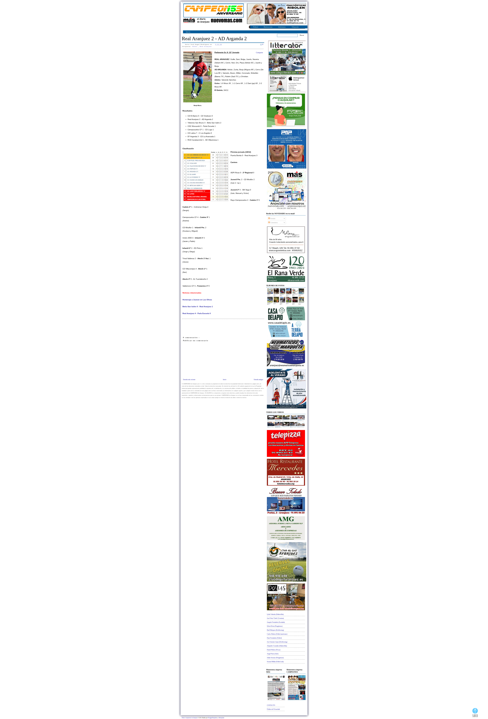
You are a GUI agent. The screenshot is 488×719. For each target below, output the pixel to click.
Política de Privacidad (273, 709)
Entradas (272, 218)
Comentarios (274, 222)
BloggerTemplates (213, 717)
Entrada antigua (258, 379)
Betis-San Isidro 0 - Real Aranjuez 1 (197, 307)
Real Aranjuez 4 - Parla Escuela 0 (196, 313)
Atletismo (282, 27)
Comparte (259, 53)
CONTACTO (271, 705)
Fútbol (255, 27)
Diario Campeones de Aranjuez (190, 717)
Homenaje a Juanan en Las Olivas (197, 300)
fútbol (195, 46)
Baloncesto (268, 27)
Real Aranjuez (206, 46)
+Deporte (295, 27)
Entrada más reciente (189, 379)
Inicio (188, 32)
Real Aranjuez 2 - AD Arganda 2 (214, 38)
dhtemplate (221, 717)
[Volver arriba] (475, 713)
